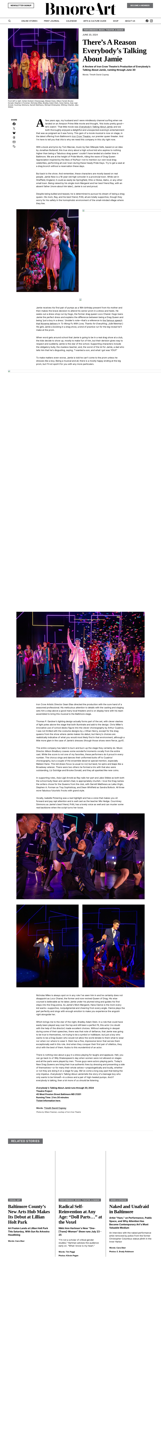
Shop (115, 21)
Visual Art (14, 1200)
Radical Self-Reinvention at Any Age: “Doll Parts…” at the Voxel (80, 1214)
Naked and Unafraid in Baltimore (129, 1209)
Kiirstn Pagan (72, 1255)
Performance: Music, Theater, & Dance (103, 30)
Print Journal (52, 21)
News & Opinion (118, 1200)
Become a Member (140, 5)
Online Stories (29, 21)
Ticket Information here (48, 1100)
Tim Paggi (70, 1252)
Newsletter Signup (21, 5)
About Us (130, 21)
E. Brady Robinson (125, 1251)
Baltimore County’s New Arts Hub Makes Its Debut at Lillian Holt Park (29, 1214)
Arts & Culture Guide (94, 21)
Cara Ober (20, 1241)
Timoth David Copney (99, 74)
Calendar (71, 21)
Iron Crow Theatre (81, 136)
